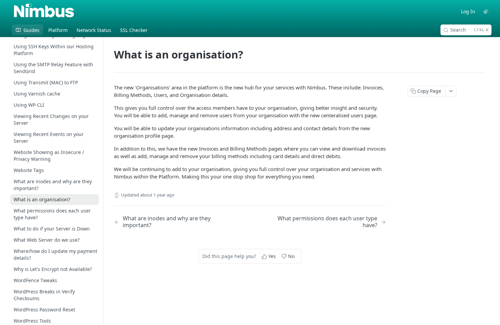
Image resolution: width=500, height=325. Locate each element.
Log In (468, 11)
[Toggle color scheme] (486, 11)
